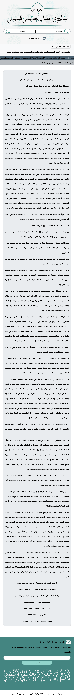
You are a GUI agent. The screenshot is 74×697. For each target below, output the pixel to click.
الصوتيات (15, 52)
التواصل (9, 52)
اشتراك (37, 662)
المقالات (51, 52)
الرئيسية (67, 52)
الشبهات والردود (25, 52)
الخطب (40, 52)
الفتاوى (35, 52)
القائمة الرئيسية (59, 47)
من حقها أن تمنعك (48, 62)
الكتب (45, 52)
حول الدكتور (59, 52)
